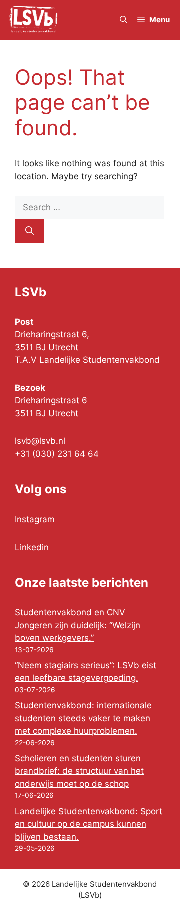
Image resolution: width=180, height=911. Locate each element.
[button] (123, 20)
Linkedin (32, 547)
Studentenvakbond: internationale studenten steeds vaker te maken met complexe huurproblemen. (83, 718)
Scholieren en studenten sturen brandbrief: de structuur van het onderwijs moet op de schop (79, 771)
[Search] (29, 231)
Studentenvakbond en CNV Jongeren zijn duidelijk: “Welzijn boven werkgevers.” (77, 625)
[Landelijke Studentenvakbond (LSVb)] (33, 20)
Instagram (35, 519)
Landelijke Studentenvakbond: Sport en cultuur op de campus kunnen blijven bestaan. (88, 824)
